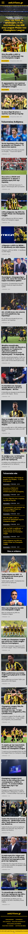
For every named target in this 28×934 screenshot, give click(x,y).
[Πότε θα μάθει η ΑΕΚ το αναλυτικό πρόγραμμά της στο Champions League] (14, 43)
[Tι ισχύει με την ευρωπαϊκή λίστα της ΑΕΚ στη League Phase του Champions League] (14, 734)
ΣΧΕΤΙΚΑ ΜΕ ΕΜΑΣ (20, 926)
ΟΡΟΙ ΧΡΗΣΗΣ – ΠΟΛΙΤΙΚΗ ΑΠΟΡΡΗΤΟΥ (14, 921)
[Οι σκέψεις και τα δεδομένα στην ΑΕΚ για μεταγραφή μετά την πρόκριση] (14, 445)
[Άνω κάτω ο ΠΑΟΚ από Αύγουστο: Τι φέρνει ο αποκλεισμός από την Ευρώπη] (14, 166)
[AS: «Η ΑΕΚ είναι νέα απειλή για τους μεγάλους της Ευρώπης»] (14, 301)
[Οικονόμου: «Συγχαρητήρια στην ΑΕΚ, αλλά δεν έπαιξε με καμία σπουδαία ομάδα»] (14, 266)
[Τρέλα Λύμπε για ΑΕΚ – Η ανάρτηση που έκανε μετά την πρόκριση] (14, 564)
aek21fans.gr (14, 913)
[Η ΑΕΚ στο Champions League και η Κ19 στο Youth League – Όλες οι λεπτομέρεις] (14, 629)
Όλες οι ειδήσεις (14, 551)
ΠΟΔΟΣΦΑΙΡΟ (5, 61)
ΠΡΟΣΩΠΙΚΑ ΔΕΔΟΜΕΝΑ (14, 923)
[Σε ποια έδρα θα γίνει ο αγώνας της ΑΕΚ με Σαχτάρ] (14, 101)
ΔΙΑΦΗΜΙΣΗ (18, 919)
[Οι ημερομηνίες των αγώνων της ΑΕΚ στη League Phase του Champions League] (14, 72)
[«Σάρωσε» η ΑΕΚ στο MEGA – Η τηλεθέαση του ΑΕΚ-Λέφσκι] (14, 234)
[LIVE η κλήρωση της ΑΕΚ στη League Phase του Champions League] (14, 201)
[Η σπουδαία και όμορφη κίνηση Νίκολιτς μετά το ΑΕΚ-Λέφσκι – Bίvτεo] (14, 375)
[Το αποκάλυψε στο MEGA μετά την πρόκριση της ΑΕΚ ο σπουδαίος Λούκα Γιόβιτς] (14, 881)
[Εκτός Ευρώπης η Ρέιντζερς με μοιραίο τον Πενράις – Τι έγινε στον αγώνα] (14, 132)
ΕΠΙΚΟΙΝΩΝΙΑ (10, 919)
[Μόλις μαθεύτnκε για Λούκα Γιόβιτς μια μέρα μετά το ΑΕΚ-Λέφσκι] (14, 662)
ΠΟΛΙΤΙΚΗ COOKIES (7, 926)
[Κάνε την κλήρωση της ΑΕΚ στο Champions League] (14, 597)
